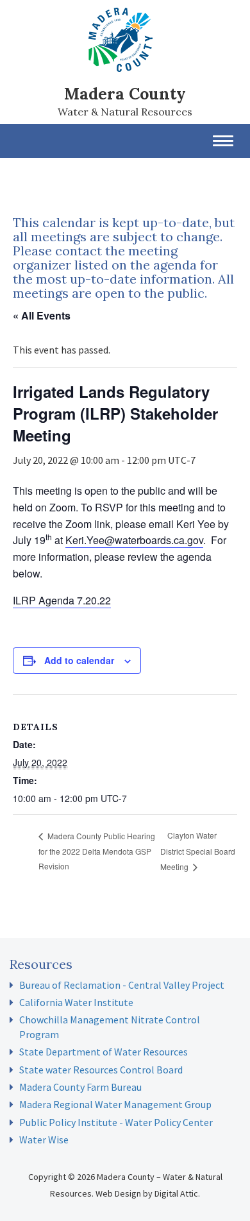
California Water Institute (76, 1002)
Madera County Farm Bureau (80, 1086)
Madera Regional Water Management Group (115, 1104)
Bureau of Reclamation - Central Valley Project (121, 984)
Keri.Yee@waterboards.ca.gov (134, 540)
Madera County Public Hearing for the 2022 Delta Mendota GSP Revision (96, 850)
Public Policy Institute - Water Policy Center (116, 1122)
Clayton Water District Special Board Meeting (197, 850)
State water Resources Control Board (101, 1069)
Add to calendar (79, 660)
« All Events (42, 315)
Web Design (118, 1193)
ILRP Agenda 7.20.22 (62, 600)
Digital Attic (176, 1193)
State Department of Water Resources (103, 1051)
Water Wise (44, 1139)
